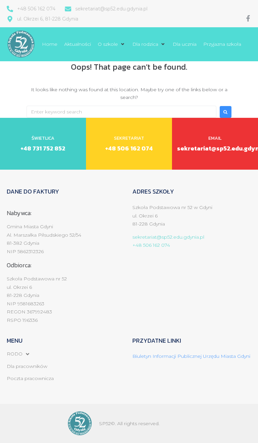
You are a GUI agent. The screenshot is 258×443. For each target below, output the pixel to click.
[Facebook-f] (248, 18)
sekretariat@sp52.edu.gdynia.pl (168, 237)
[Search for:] (121, 112)
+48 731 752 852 (42, 148)
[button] (111, 44)
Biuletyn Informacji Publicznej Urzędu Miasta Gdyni (191, 356)
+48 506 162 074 (129, 148)
